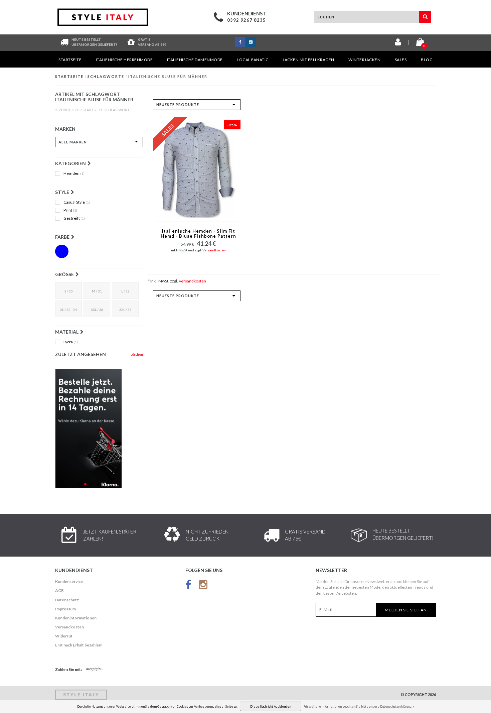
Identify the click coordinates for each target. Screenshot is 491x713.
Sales (401, 59)
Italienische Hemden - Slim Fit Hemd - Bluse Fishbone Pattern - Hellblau (198, 234)
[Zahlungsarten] (94, 670)
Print (70, 210)
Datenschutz (67, 599)
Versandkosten (214, 250)
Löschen (137, 354)
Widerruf (63, 635)
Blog (427, 59)
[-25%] (198, 168)
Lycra (70, 342)
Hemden (74, 173)
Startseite (69, 59)
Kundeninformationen (76, 617)
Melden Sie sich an (406, 609)
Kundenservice (69, 581)
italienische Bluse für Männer (167, 76)
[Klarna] (99, 428)
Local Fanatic (253, 59)
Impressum (65, 608)
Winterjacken (364, 59)
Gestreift (74, 218)
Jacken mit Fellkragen (308, 59)
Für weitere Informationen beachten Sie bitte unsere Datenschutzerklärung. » (359, 706)
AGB (59, 590)
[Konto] (398, 43)
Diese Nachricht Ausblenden (270, 706)
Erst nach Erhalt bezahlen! (79, 644)
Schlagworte (106, 76)
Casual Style (76, 202)
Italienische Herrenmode (124, 59)
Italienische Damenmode (195, 59)
